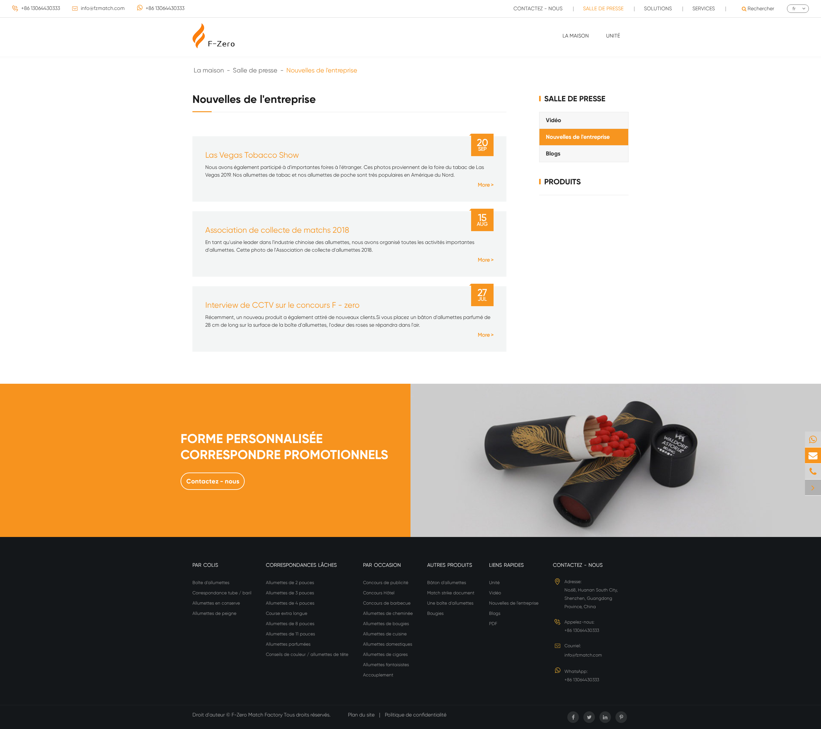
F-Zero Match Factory (258, 715)
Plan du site (361, 715)
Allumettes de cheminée (388, 613)
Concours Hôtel (378, 592)
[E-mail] (813, 455)
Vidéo (553, 120)
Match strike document (450, 592)
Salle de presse (603, 8)
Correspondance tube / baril (221, 592)
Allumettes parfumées (288, 644)
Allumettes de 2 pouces (290, 582)
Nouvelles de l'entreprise (321, 70)
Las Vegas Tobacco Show (252, 155)
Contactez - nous (538, 8)
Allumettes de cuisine (385, 633)
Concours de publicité (385, 582)
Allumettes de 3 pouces (290, 592)
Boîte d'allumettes (210, 582)
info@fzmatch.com (103, 8)
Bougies (435, 613)
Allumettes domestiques (387, 644)
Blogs (553, 153)
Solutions (658, 8)
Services (703, 8)
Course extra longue (286, 613)
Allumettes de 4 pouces (290, 603)
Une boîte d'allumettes (450, 603)
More (484, 185)
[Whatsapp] (813, 439)
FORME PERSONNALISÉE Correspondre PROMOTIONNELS (284, 447)
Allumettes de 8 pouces (290, 623)
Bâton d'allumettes (446, 582)
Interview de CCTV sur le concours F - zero (282, 305)
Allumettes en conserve (216, 603)
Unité (613, 36)
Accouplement (378, 674)
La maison (576, 36)
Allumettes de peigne (214, 613)
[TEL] (813, 471)
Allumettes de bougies (386, 623)
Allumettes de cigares (385, 654)
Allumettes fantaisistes (386, 664)
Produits (562, 181)
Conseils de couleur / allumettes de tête (307, 654)
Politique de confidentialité (415, 715)
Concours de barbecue (386, 603)
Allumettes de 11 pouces (290, 633)
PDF (493, 623)
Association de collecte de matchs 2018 (277, 230)
